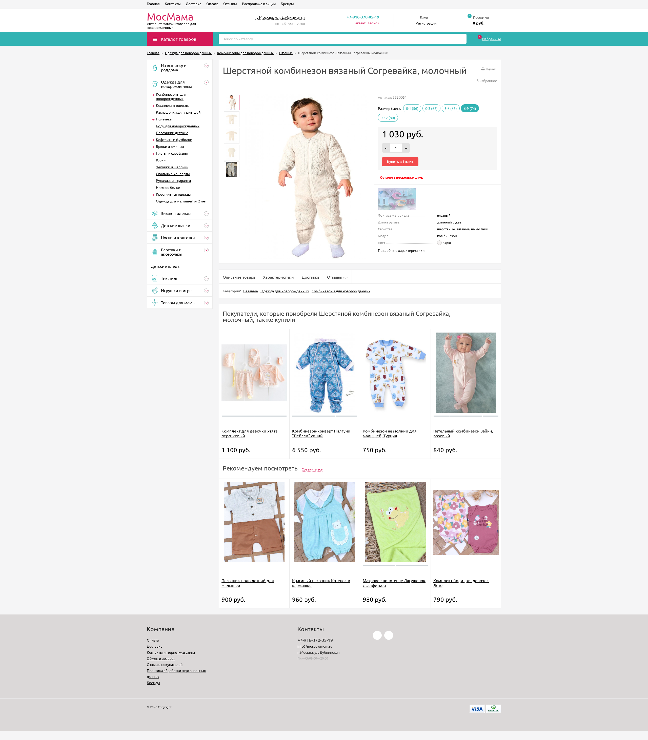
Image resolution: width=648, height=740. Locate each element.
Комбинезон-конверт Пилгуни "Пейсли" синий (321, 433)
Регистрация (426, 23)
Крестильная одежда (173, 194)
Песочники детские (172, 132)
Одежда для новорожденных (284, 291)
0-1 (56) (412, 108)
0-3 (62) (431, 108)
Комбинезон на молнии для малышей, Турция (390, 433)
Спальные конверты (173, 173)
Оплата (212, 3)
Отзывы (230, 3)
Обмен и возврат (161, 658)
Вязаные (250, 291)
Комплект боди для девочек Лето (461, 583)
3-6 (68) (450, 108)
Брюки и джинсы (170, 146)
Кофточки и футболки (174, 139)
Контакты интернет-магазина (171, 652)
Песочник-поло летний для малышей (247, 583)
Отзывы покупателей (165, 664)
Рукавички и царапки (173, 180)
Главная (153, 3)
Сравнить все (312, 469)
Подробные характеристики (401, 250)
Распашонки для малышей (178, 112)
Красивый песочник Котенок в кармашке (321, 583)
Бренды (287, 3)
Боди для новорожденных (177, 126)
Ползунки (164, 119)
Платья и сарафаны (172, 153)
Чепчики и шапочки (172, 167)
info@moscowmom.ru (314, 646)
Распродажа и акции (259, 3)
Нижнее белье (168, 187)
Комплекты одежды (173, 105)
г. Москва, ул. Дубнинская (280, 16)
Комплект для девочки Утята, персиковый (249, 433)
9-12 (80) (388, 117)
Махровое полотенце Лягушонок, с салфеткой (394, 583)
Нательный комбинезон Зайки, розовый (463, 433)
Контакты (173, 3)
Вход (424, 17)
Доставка (193, 3)
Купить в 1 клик (400, 162)
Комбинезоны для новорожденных (171, 96)
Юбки (161, 160)
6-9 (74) (470, 108)
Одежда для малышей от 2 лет (181, 201)
